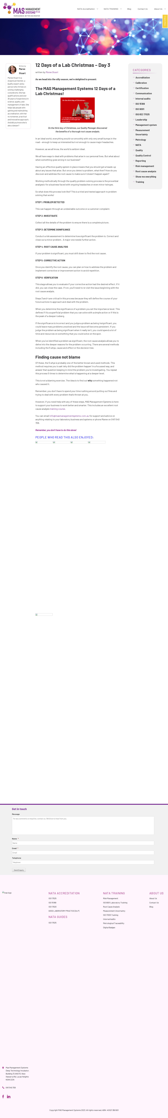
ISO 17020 (52, 907)
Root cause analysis (146, 171)
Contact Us (143, 9)
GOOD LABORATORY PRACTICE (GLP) (64, 911)
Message (16, 814)
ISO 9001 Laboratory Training (115, 902)
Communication (144, 93)
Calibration (141, 82)
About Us (158, 9)
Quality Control (143, 155)
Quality (139, 150)
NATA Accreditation (86, 9)
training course (57, 408)
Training (140, 181)
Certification (142, 88)
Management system (146, 124)
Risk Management (110, 898)
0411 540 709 (11, 1087)
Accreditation (143, 77)
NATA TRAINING (111, 9)
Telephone (16, 858)
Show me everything (146, 176)
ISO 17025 (52, 898)
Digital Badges (109, 927)
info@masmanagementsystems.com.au (69, 415)
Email (15, 848)
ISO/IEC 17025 (143, 114)
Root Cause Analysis (111, 907)
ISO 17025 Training (110, 915)
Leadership (141, 119)
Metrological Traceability (113, 923)
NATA (138, 145)
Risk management (145, 166)
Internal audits (143, 98)
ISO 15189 (140, 103)
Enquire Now (165, 21)
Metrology (141, 139)
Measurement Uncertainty (143, 132)
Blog (129, 9)
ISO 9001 (140, 109)
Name (15, 839)
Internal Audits (109, 919)
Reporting (141, 160)
